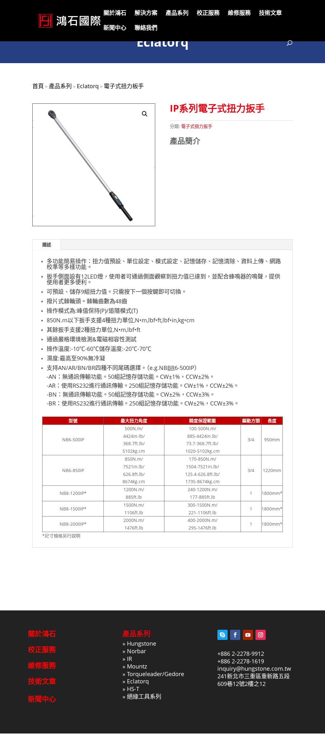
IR (129, 658)
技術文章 (270, 13)
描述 (46, 244)
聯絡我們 (146, 28)
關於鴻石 (114, 13)
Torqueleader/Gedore (155, 674)
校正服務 (208, 13)
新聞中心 (114, 28)
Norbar (136, 651)
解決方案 (146, 13)
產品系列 (177, 13)
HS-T (133, 689)
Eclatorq (138, 681)
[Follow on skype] (222, 635)
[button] (144, 114)
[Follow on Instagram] (260, 635)
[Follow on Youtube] (248, 635)
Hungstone (141, 643)
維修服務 (239, 13)
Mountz (137, 666)
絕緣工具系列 (144, 696)
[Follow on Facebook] (235, 635)
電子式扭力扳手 (196, 126)
